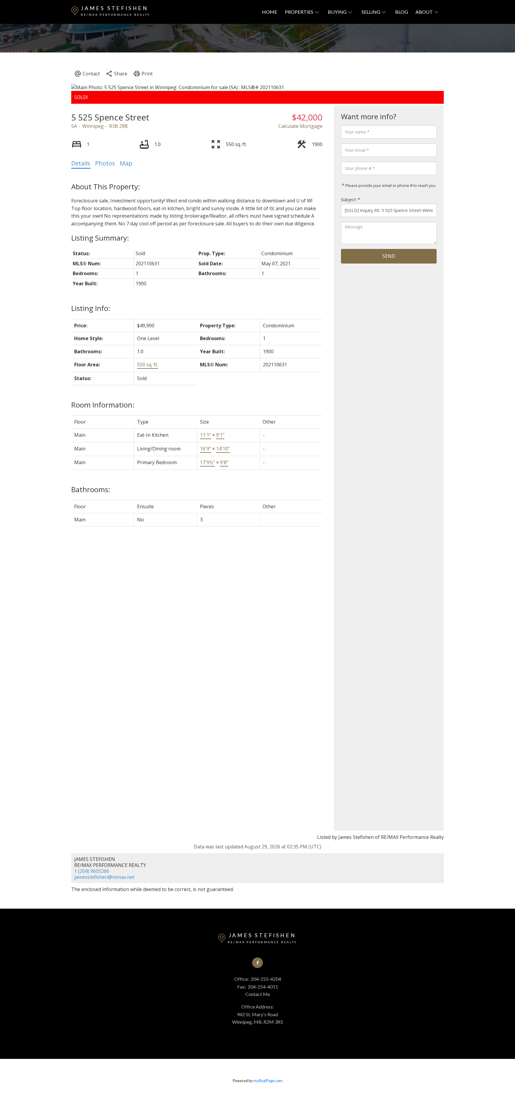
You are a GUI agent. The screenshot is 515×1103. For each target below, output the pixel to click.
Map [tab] (126, 163)
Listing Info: (90, 308)
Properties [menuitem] (299, 12)
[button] (257, 963)
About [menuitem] (424, 12)
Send (388, 256)
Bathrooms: (90, 489)
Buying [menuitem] (337, 12)
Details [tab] (80, 163)
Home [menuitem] (269, 12)
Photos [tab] (105, 163)
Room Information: (102, 405)
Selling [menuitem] (371, 12)
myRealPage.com (268, 1080)
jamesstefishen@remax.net (104, 877)
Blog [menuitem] (401, 12)
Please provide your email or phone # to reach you (390, 185)
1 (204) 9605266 (91, 871)
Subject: (349, 199)
